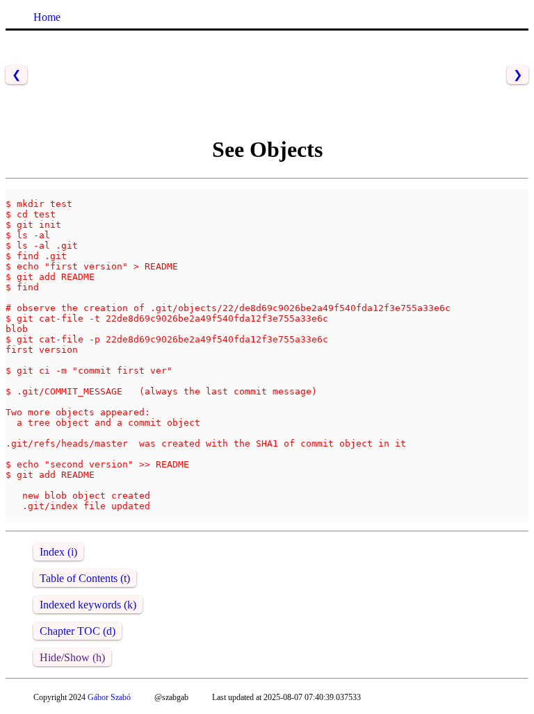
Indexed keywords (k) (88, 605)
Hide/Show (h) (72, 657)
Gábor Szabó (109, 697)
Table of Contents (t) (85, 578)
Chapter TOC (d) (77, 631)
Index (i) (58, 552)
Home (46, 17)
